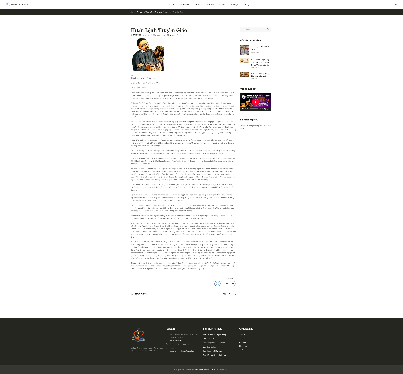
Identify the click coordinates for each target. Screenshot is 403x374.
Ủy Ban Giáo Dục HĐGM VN (207, 370)
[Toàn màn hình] (268, 109)
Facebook (214, 283)
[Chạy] (243, 109)
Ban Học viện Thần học (212, 351)
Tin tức (197, 5)
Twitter (220, 283)
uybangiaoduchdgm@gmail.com (183, 351)
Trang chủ (170, 5)
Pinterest (227, 283)
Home (133, 12)
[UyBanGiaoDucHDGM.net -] (17, 4)
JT (227, 370)
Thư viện (234, 5)
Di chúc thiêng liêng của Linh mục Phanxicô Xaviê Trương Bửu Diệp (261, 62)
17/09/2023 (137, 35)
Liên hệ (245, 5)
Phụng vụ (209, 5)
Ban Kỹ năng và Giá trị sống (214, 343)
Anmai (147, 35)
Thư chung (184, 5)
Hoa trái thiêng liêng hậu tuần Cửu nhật (260, 74)
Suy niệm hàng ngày (154, 12)
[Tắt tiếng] (265, 109)
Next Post (228, 294)
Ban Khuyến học (209, 347)
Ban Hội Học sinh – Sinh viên (214, 355)
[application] (255, 102)
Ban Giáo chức (208, 339)
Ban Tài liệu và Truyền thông (214, 334)
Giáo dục (222, 5)
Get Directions (176, 340)
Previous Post (141, 294)
